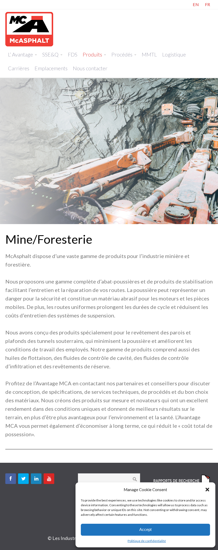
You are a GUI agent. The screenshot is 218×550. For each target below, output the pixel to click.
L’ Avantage (20, 54)
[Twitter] (23, 478)
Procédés (121, 54)
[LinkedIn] (36, 478)
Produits (92, 54)
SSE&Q (50, 54)
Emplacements (51, 68)
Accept (145, 529)
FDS (72, 54)
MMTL (149, 54)
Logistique (174, 54)
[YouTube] (49, 478)
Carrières (18, 68)
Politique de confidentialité (147, 541)
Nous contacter (90, 68)
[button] (207, 489)
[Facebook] (10, 478)
